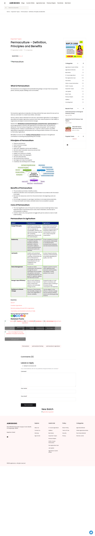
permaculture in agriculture (53, 346)
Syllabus (50, 430)
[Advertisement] (47, 27)
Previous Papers (51, 3)
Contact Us (37, 430)
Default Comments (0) (30, 366)
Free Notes (5, 23)
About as (37, 427)
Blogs (3, 8)
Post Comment (28, 405)
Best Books (51, 433)
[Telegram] (91, 532)
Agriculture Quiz (40, 3)
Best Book (5, 26)
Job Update (51, 448)
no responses (28, 50)
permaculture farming (37, 346)
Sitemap (37, 433)
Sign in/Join (37, 435)
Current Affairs (30, 3)
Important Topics (53, 435)
